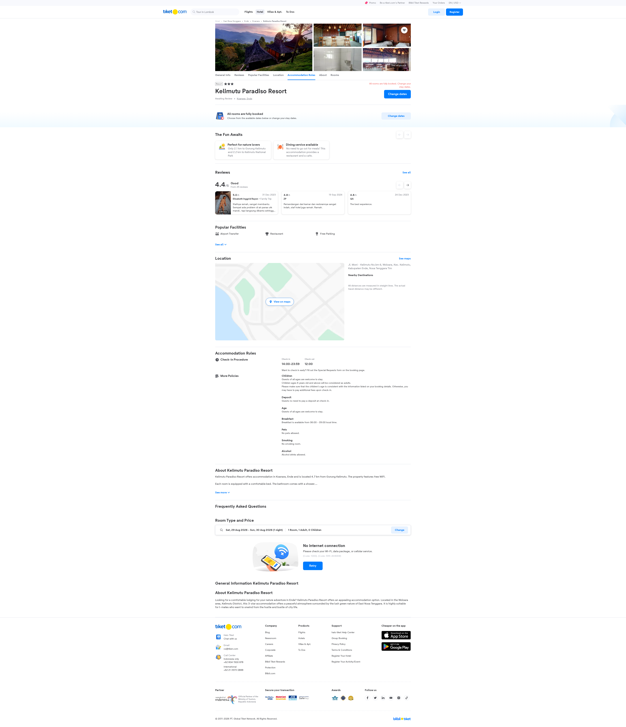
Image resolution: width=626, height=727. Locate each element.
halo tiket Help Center (343, 632)
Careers (269, 644)
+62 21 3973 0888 (233, 670)
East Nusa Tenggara (232, 21)
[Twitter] (375, 697)
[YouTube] (391, 697)
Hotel (217, 21)
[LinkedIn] (383, 697)
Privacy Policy (338, 644)
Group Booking (339, 638)
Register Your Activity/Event (346, 661)
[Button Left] (399, 185)
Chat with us (230, 638)
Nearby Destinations (360, 275)
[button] (279, 301)
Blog (267, 632)
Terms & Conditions (342, 650)
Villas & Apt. (304, 644)
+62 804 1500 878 (233, 662)
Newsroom (270, 638)
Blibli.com (270, 673)
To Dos (301, 650)
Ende (246, 21)
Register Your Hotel (341, 655)
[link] (436, 12)
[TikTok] (406, 697)
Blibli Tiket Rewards (419, 2)
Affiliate (269, 655)
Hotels (301, 638)
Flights (301, 632)
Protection (270, 667)
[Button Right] (407, 185)
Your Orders (439, 2)
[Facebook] (367, 697)
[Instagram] (398, 697)
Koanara (256, 21)
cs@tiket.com (231, 648)
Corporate (270, 650)
